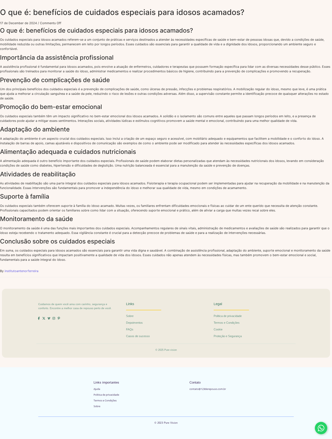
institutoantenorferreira (21, 271)
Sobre (97, 406)
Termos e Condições (105, 400)
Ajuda (97, 389)
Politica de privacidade (106, 394)
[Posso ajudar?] (321, 428)
